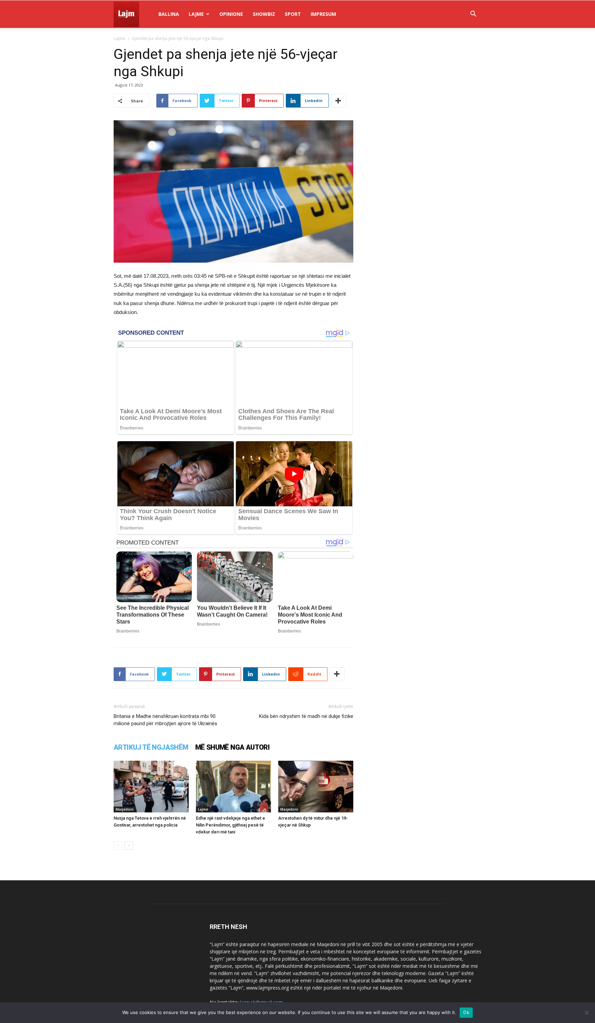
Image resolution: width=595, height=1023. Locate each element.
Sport (293, 14)
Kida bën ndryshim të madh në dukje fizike (306, 716)
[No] (586, 1012)
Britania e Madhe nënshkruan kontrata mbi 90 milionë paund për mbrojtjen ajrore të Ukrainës (165, 720)
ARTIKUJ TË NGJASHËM (151, 747)
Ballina (168, 14)
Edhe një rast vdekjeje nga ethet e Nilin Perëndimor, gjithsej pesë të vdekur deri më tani (230, 825)
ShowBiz (264, 14)
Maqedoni (125, 809)
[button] (473, 14)
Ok (466, 1012)
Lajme (196, 14)
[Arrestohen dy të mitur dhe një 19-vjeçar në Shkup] (315, 786)
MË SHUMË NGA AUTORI (232, 747)
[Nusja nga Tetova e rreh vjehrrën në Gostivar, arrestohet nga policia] (151, 786)
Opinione (231, 14)
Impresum (323, 14)
